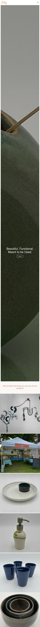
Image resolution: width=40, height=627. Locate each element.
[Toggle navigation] (38, 2)
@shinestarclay (20, 569)
